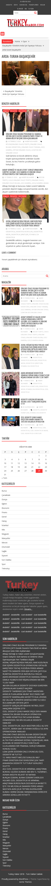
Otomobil (6, 547)
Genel (4, 516)
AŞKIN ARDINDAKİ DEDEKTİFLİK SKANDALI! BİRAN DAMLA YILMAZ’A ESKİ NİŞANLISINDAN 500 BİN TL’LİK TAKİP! (35, 375)
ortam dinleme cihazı (21, 150)
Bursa (4, 491)
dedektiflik (10, 232)
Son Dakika (22, 111)
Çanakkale (6, 495)
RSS (26, 9)
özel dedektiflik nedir (39, 430)
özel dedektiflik (40, 615)
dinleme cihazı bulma (11, 183)
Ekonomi (5, 508)
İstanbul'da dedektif (38, 413)
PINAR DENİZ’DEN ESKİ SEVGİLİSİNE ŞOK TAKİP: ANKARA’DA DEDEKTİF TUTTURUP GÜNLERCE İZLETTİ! (23, 763)
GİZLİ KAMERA (26, 183)
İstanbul (5, 525)
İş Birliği (20, 9)
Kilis (3, 529)
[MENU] (2, 34)
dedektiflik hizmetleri (29, 386)
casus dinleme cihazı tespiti (19, 180)
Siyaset (5, 555)
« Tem (4, 478)
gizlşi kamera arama (40, 183)
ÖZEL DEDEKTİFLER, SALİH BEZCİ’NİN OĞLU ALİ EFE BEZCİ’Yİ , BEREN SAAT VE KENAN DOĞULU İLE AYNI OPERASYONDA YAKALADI (25, 729)
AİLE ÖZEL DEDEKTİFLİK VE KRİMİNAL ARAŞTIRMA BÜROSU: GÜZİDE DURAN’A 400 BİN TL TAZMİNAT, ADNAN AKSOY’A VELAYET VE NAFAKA (25, 772)
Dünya (4, 499)
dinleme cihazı (38, 180)
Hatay (4, 521)
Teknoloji (6, 568)
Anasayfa (9, 5)
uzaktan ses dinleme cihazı (31, 312)
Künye (16, 5)
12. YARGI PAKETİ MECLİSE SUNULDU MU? (21, 757)
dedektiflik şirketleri (19, 234)
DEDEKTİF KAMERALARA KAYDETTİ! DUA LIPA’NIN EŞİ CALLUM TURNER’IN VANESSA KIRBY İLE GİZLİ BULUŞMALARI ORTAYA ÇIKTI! (24, 700)
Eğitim (4, 503)
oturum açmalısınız (29, 259)
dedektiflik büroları (24, 232)
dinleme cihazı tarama (31, 147)
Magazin (6, 111)
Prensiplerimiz (34, 5)
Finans (4, 512)
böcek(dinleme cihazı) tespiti (17, 144)
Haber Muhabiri (31, 141)
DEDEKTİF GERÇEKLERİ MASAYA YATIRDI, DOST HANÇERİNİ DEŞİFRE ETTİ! (33, 401)
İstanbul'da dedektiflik (30, 366)
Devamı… (28, 609)
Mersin (4, 542)
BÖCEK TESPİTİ (38, 332)
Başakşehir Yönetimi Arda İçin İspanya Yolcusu (13, 92)
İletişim (31, 9)
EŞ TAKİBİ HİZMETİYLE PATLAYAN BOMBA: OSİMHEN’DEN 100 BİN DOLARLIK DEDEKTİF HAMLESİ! (22, 720)
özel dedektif (26, 615)
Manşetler (13, 111)
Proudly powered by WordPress (15, 879)
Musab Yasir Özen (11, 800)
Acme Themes (25, 882)
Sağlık (4, 551)
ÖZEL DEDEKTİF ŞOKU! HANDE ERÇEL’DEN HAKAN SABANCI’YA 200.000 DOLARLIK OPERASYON (32, 419)
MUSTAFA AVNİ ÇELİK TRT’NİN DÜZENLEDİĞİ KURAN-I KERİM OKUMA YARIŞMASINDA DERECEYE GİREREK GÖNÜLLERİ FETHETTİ (25, 792)
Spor (4, 564)
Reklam (42, 5)
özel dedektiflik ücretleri (31, 433)
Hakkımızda (23, 5)
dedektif (36, 410)
